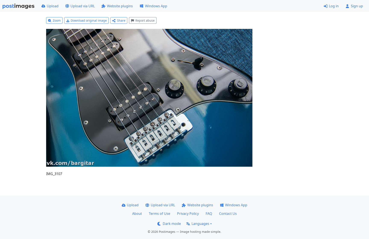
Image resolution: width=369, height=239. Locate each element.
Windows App (156, 6)
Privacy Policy (188, 213)
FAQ (209, 213)
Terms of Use (159, 213)
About (137, 213)
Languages (200, 223)
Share (121, 20)
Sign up (357, 6)
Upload (53, 6)
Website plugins (120, 6)
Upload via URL (82, 6)
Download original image (89, 20)
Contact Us (228, 213)
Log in (334, 6)
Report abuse (145, 20)
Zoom (57, 20)
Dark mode (172, 223)
